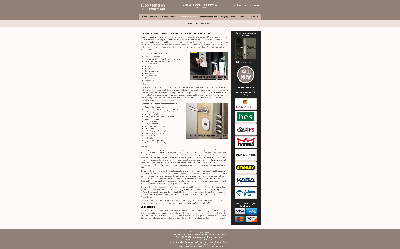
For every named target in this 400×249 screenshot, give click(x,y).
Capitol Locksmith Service (151, 37)
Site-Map (212, 244)
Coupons (243, 17)
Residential (179, 242)
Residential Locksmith (168, 17)
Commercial (189, 242)
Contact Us (254, 17)
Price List (204, 244)
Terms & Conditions (192, 244)
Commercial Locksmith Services (246, 34)
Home (144, 17)
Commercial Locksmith (188, 17)
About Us (153, 17)
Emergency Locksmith (228, 17)
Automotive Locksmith (208, 17)
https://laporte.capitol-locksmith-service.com (208, 237)
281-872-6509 (251, 5)
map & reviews (222, 234)
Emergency (209, 242)
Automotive (199, 242)
